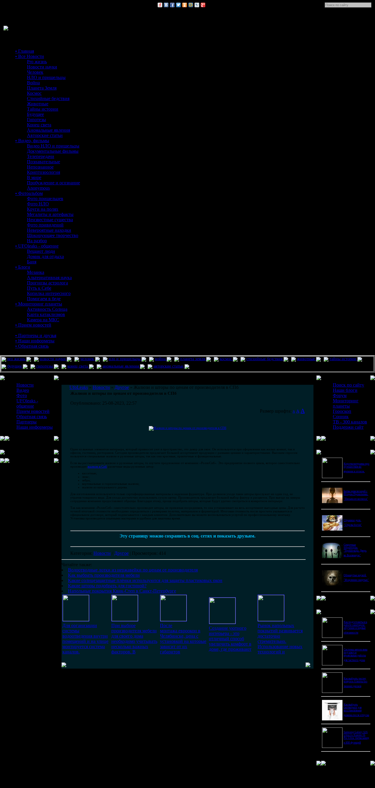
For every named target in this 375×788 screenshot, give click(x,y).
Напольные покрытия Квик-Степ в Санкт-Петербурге (122, 590)
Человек (35, 72)
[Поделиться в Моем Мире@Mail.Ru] (190, 5)
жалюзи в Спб (97, 466)
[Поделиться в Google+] (203, 5)
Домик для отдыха (45, 256)
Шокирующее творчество (52, 235)
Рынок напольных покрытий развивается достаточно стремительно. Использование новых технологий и (280, 638)
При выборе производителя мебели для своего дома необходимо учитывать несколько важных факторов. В (134, 638)
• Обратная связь (32, 346)
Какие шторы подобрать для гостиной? (107, 585)
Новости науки (42, 66)
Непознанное (40, 166)
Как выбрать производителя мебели (104, 575)
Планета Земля (42, 87)
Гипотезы (36, 119)
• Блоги (22, 267)
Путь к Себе (39, 288)
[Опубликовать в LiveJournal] (197, 5)
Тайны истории (42, 109)
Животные (37, 103)
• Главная (24, 51)
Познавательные (43, 161)
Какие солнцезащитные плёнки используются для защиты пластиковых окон (145, 580)
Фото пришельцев (45, 198)
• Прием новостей (33, 324)
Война (33, 82)
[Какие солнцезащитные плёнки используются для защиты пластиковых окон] (173, 619)
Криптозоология (43, 172)
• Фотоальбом (29, 193)
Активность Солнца (47, 309)
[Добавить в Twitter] (178, 5)
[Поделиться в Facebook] (172, 5)
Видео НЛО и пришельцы (53, 145)
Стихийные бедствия (48, 98)
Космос (34, 93)
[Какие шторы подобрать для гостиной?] (222, 622)
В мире (34, 177)
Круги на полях (42, 209)
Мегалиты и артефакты (50, 214)
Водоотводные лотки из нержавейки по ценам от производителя (133, 569)
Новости (102, 553)
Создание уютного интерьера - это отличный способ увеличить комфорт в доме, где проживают (230, 639)
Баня (31, 261)
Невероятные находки (49, 230)
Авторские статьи (45, 135)
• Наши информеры (34, 340)
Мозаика (35, 272)
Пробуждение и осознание (53, 182)
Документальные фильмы (53, 151)
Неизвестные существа (50, 219)
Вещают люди (41, 251)
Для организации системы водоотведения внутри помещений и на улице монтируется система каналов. (85, 638)
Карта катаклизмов (46, 314)
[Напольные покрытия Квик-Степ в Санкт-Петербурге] (271, 619)
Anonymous (38, 188)
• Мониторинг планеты (38, 303)
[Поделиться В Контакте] (166, 5)
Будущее (35, 114)
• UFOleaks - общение (37, 245)
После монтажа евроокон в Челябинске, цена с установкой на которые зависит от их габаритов (183, 638)
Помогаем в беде (44, 298)
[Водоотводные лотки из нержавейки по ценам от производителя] (75, 619)
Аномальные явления (48, 130)
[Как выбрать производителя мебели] (124, 619)
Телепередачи (40, 156)
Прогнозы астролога (47, 282)
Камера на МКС (43, 319)
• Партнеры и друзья (35, 335)
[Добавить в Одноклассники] (184, 5)
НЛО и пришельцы (46, 77)
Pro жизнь (37, 61)
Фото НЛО (38, 203)
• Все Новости (29, 56)
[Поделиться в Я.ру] (160, 5)
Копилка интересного (49, 293)
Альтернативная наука (49, 277)
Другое (121, 553)
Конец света (39, 124)
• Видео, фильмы (32, 140)
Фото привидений (45, 224)
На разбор (37, 240)
